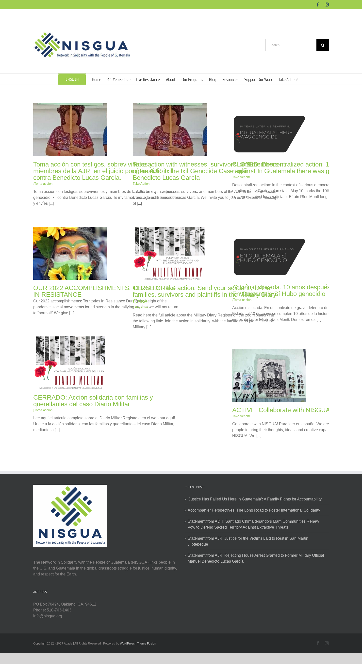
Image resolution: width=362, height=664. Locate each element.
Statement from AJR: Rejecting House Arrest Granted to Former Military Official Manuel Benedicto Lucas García (256, 558)
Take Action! (141, 183)
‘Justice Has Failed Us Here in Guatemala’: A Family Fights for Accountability (255, 499)
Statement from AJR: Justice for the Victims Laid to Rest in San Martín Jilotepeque (248, 541)
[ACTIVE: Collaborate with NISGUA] (269, 352)
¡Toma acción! (43, 183)
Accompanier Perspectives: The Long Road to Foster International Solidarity (254, 510)
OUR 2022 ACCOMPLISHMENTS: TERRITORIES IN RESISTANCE (104, 291)
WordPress (127, 643)
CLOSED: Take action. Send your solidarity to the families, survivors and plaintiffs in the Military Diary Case (204, 294)
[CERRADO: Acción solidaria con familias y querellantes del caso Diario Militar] (70, 339)
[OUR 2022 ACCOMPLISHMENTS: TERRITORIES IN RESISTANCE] (70, 230)
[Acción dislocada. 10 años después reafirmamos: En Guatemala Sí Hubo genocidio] (269, 229)
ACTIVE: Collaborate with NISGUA (281, 410)
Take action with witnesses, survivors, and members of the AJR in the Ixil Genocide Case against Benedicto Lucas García (205, 171)
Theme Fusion (146, 643)
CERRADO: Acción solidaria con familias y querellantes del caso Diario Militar (93, 401)
